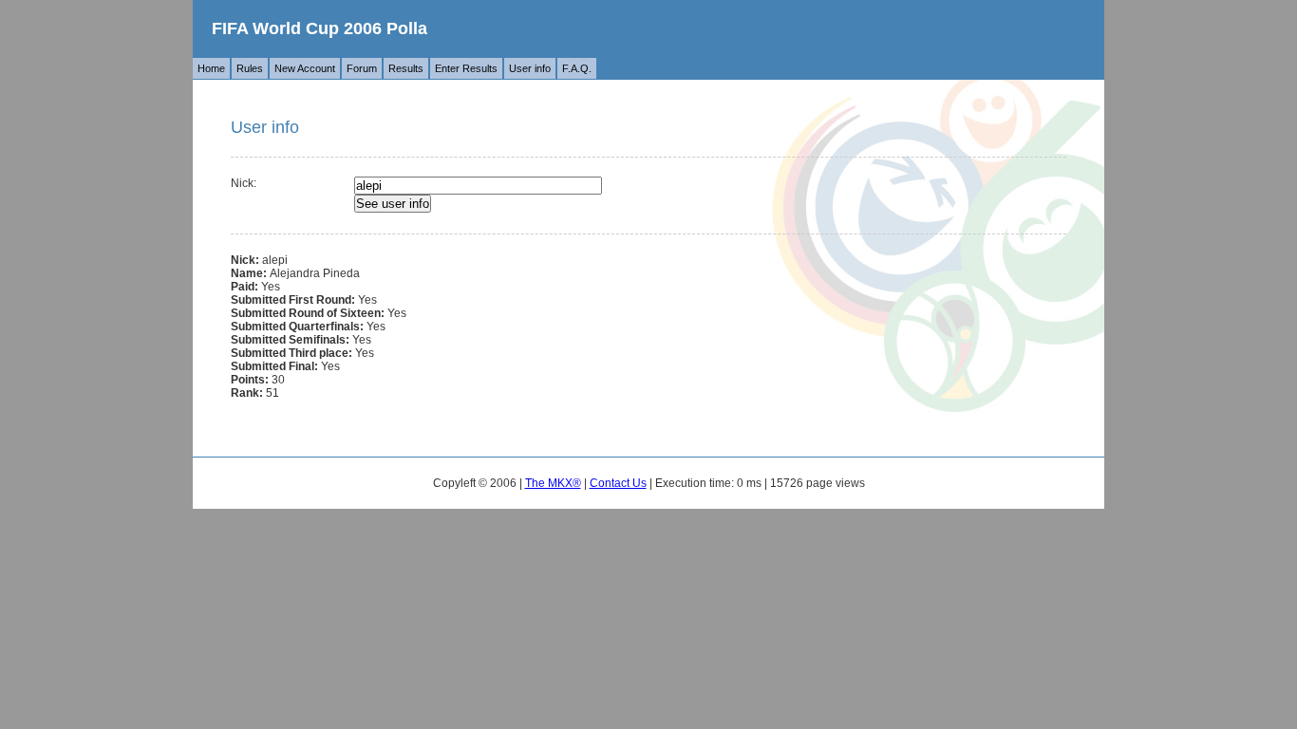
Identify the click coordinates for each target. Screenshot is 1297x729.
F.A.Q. (577, 68)
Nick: (243, 183)
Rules (249, 68)
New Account (304, 68)
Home (211, 68)
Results (405, 68)
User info (530, 68)
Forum (362, 68)
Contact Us (618, 483)
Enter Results (466, 68)
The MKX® (553, 483)
